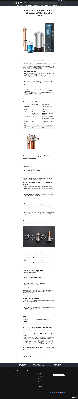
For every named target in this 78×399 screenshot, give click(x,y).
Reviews (39, 378)
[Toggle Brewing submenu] (43, 5)
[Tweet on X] (26, 356)
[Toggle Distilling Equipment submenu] (23, 5)
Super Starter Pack (44, 291)
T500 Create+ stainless (35, 104)
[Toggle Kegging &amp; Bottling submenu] (51, 5)
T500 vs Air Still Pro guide (43, 294)
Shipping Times (40, 376)
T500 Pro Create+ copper (45, 104)
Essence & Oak (36, 5)
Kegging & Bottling (48, 5)
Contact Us (63, 0)
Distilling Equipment (20, 5)
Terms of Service (40, 383)
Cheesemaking (55, 5)
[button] (64, 3)
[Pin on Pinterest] (30, 356)
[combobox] (43, 3)
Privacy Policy (40, 381)
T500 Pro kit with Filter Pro (38, 290)
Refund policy (40, 389)
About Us (39, 375)
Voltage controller (26, 262)
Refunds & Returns (41, 384)
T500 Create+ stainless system (30, 272)
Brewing (42, 5)
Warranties (40, 386)
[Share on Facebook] (28, 356)
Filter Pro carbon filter (27, 252)
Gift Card (59, 0)
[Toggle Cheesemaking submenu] (58, 5)
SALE (60, 5)
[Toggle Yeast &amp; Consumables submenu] (32, 5)
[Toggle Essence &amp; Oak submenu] (39, 5)
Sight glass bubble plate (27, 257)
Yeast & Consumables (28, 5)
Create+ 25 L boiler (39, 171)
